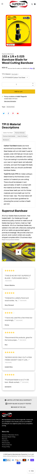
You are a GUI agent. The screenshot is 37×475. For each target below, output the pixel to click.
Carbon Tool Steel (8, 132)
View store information (10, 101)
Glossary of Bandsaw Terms (10, 435)
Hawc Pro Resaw (22, 136)
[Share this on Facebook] (8, 113)
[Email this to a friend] (18, 113)
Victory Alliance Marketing (10, 456)
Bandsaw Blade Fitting (8, 437)
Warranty (4, 439)
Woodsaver (6, 139)
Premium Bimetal (19, 132)
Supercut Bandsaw (8, 54)
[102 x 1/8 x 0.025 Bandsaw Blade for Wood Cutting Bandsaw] (18, 30)
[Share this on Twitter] (4, 113)
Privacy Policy (6, 446)
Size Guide (14, 74)
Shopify (29, 454)
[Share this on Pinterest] (13, 113)
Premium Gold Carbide (9, 136)
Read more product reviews (10, 239)
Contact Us (5, 441)
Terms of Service (7, 444)
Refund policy (6, 442)
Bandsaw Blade (10, 106)
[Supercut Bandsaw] (18, 4)
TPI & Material (9, 74)
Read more (8, 280)
